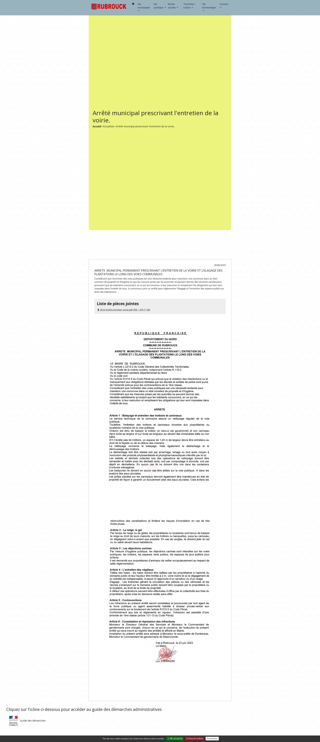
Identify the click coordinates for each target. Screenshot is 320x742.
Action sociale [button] (172, 5)
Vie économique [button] (209, 5)
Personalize (212, 738)
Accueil (97, 126)
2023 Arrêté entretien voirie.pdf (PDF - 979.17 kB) (123, 309)
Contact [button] (224, 4)
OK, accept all (175, 738)
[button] (133, 4)
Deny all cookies (195, 738)
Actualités (108, 126)
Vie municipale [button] (144, 5)
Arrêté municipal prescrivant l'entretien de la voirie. (145, 126)
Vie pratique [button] (159, 5)
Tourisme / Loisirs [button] (189, 5)
